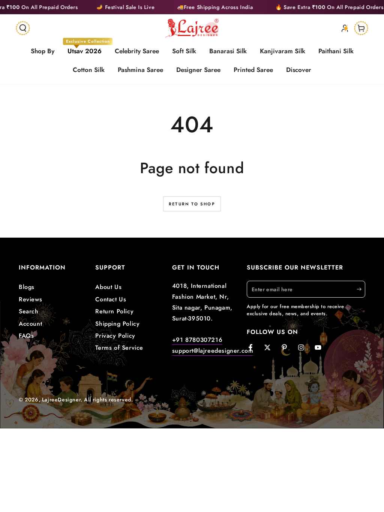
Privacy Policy (115, 335)
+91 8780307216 (197, 339)
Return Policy (114, 311)
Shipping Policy (117, 323)
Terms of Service (119, 347)
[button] (23, 28)
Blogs (26, 287)
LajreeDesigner (61, 399)
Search (29, 311)
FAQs (26, 335)
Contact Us (110, 299)
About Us (108, 287)
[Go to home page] (192, 28)
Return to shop (192, 204)
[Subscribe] (361, 289)
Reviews (30, 299)
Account (30, 323)
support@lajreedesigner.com (213, 350)
